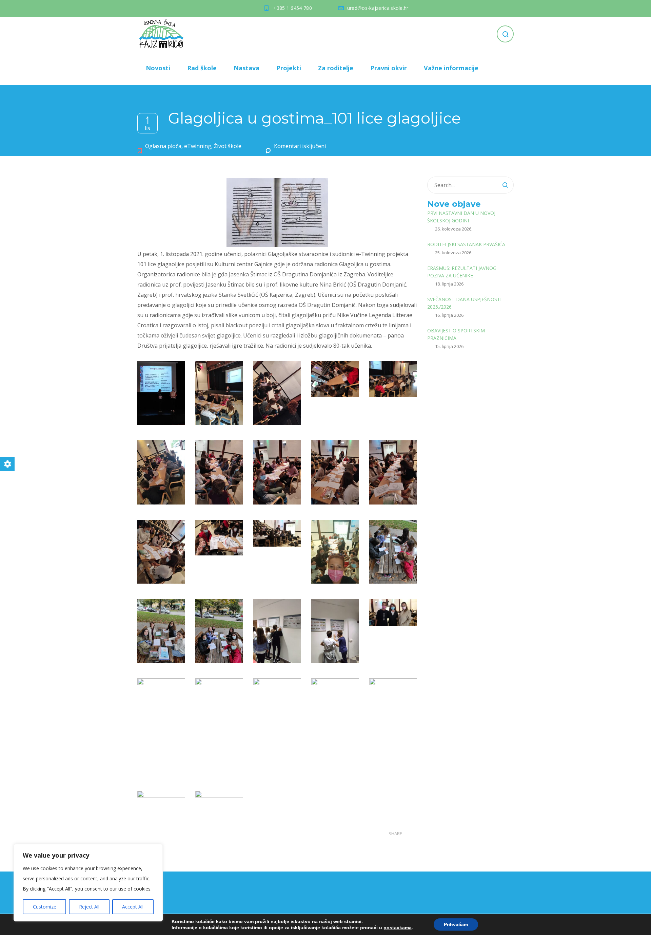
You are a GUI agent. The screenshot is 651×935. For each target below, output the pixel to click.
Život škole (227, 146)
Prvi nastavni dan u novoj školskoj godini (461, 217)
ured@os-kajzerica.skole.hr (378, 8)
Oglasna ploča (163, 146)
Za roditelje (335, 68)
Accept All (132, 906)
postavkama (397, 927)
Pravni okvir (388, 68)
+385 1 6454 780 (292, 8)
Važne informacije (451, 68)
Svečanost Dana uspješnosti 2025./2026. (464, 303)
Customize (44, 906)
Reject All (89, 906)
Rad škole (202, 68)
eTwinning (197, 146)
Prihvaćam (456, 924)
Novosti (158, 68)
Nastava (246, 68)
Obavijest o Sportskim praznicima (456, 334)
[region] (88, 882)
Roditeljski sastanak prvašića (466, 244)
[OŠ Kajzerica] (162, 34)
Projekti (288, 68)
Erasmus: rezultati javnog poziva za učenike (461, 272)
